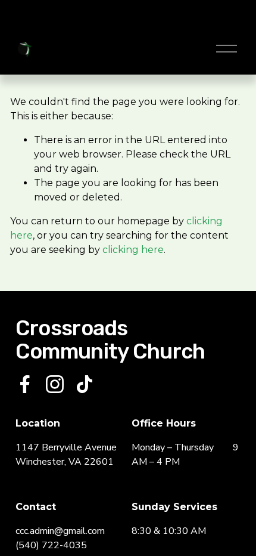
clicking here (133, 249)
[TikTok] (84, 384)
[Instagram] (54, 384)
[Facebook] (25, 384)
